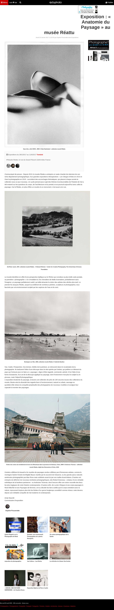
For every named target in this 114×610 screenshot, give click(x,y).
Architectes (54, 606)
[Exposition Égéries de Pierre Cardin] (37, 578)
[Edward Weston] (18, 167)
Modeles (72, 606)
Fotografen (35, 606)
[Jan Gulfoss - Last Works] (37, 551)
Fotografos (22, 606)
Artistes (47, 606)
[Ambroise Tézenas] (13, 167)
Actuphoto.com (5, 600)
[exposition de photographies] (15, 551)
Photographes (4, 606)
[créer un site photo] (98, 60)
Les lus (13, 2)
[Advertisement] (47, 17)
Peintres (42, 606)
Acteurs (60, 606)
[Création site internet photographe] (87, 12)
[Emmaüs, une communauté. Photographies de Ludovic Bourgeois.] (37, 525)
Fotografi (28, 606)
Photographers (13, 606)
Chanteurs (66, 606)
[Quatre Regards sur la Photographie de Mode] (15, 525)
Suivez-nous (25, 603)
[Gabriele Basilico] (8, 167)
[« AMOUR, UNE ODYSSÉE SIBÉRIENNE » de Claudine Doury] (15, 578)
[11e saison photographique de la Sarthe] (60, 525)
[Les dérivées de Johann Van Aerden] (60, 551)
